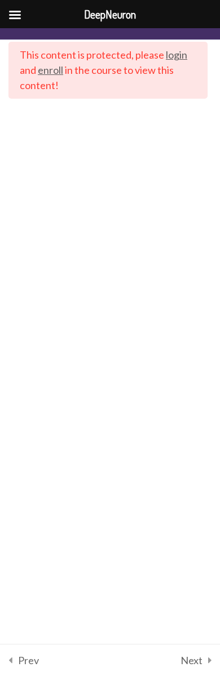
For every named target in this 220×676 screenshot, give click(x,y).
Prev (28, 660)
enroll (50, 70)
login (176, 54)
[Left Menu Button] (15, 15)
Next (192, 660)
